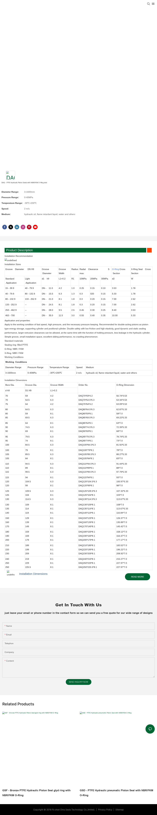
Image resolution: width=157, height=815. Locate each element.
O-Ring (115, 269)
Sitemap (119, 809)
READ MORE (137, 577)
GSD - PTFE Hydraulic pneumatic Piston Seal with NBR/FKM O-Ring (116, 793)
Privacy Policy (105, 809)
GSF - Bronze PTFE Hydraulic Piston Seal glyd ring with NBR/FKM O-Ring (36, 793)
